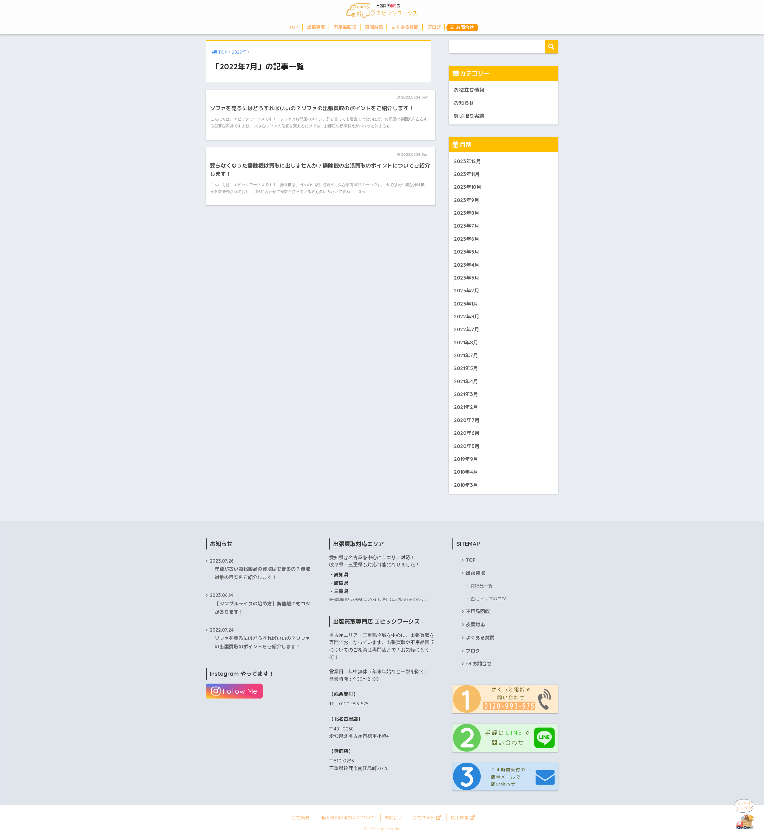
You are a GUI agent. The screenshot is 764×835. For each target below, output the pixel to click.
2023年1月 (466, 303)
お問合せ (464, 27)
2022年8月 (466, 316)
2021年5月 (466, 368)
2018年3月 (466, 485)
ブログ (434, 27)
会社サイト (424, 817)
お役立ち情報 (469, 90)
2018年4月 (466, 472)
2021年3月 (466, 394)
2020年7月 (467, 420)
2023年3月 (466, 277)
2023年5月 (466, 251)
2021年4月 (466, 381)
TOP (293, 27)
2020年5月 (467, 446)
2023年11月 (467, 174)
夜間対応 (374, 27)
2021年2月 (466, 407)
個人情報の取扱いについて (348, 817)
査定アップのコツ (488, 598)
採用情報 (460, 817)
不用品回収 (345, 27)
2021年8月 (466, 342)
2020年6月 (467, 433)
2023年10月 (467, 187)
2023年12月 (467, 161)
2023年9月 (466, 200)
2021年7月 (466, 355)
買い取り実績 (469, 116)
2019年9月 (466, 459)
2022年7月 (466, 329)
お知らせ (464, 103)
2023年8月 (466, 213)
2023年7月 (466, 225)
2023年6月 (466, 239)
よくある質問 (405, 27)
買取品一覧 (481, 586)
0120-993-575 (354, 704)
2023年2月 (466, 290)
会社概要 (300, 817)
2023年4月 (466, 265)
